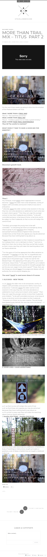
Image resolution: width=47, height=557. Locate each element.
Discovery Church (7, 29)
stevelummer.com (23, 19)
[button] (23, 90)
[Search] (28, 1)
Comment (36, 542)
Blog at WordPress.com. (23, 553)
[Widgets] (19, 1)
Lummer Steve (15, 41)
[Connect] (23, 1)
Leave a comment (23, 41)
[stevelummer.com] (23, 11)
